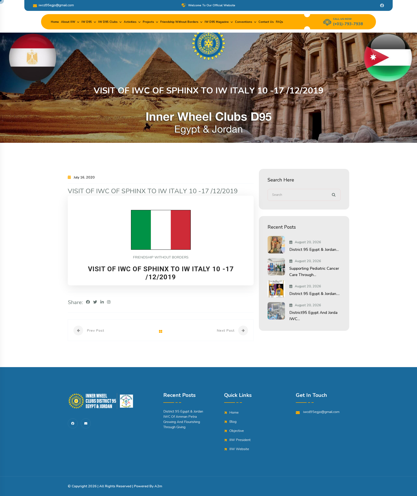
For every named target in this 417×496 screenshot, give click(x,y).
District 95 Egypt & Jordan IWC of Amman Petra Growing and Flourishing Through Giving (183, 419)
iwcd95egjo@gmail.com (56, 5)
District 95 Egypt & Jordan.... (314, 293)
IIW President (240, 440)
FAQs (279, 22)
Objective (236, 430)
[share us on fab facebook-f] (73, 423)
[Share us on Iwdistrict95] (382, 5)
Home (55, 22)
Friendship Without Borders (179, 22)
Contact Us (266, 22)
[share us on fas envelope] (86, 423)
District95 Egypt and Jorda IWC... (313, 315)
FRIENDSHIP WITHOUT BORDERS (161, 257)
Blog (233, 421)
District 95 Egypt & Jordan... (314, 249)
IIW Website (239, 449)
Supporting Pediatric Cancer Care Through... (314, 271)
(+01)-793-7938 (348, 24)
